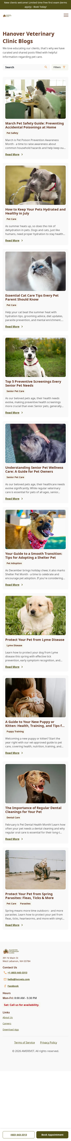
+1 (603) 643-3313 (17, 972)
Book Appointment (52, 1134)
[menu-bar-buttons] (66, 16)
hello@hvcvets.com (19, 979)
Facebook (13, 986)
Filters (57, 67)
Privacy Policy (48, 1042)
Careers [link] (7, 1023)
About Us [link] (8, 1017)
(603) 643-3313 (19, 1134)
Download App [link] (11, 1029)
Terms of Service (24, 1042)
